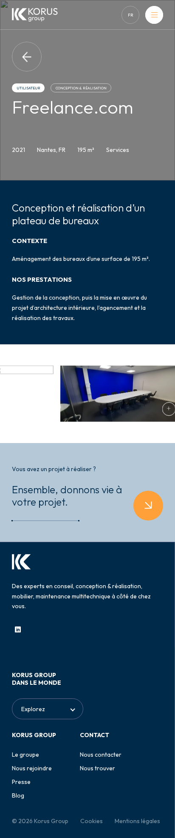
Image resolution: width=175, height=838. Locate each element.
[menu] (154, 15)
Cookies (91, 821)
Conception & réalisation (81, 88)
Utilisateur (28, 88)
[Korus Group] (35, 15)
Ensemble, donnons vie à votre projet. (67, 495)
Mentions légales (137, 821)
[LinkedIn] (18, 629)
